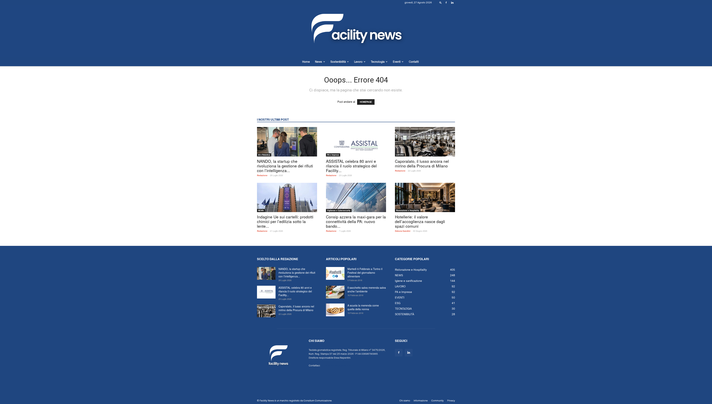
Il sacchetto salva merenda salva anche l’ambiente (366, 289)
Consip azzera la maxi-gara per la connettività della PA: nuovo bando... (356, 221)
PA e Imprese (333, 155)
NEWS (261, 210)
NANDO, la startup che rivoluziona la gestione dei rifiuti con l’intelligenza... (285, 165)
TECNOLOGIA (403, 308)
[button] (440, 2)
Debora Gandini (402, 231)
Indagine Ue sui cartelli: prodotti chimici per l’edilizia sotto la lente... (285, 221)
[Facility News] (356, 31)
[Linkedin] (452, 2)
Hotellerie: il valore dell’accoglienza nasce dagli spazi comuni (420, 221)
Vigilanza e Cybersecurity (338, 210)
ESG (397, 303)
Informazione (421, 400)
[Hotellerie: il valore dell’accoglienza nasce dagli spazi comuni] (425, 197)
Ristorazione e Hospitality (407, 210)
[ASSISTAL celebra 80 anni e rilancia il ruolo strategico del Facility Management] (356, 141)
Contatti (414, 61)
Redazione (262, 175)
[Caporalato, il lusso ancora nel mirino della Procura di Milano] (425, 141)
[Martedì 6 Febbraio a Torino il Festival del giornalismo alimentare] (335, 273)
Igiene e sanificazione (408, 280)
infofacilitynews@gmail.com (336, 365)
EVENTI (399, 297)
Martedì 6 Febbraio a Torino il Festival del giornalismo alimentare (364, 272)
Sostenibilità (338, 61)
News (318, 61)
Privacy (451, 400)
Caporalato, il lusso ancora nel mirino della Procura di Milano (422, 163)
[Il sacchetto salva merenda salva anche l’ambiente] (335, 292)
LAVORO (400, 155)
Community (437, 400)
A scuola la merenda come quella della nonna (363, 307)
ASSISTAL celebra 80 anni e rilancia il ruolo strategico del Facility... (351, 165)
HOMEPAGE (366, 102)
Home (306, 61)
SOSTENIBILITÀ (404, 314)
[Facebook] (446, 2)
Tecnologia (378, 61)
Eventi (396, 61)
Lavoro (358, 61)
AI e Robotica (264, 155)
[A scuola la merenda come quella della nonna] (335, 310)
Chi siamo (404, 400)
